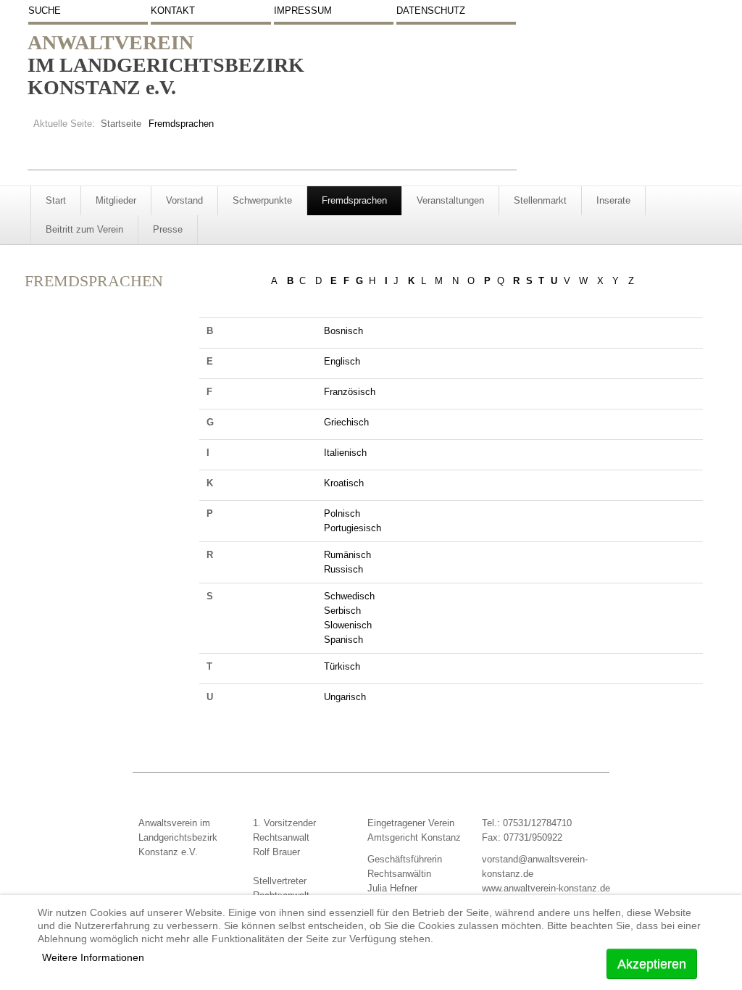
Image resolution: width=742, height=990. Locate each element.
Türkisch (342, 666)
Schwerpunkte (262, 200)
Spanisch (343, 639)
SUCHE (44, 10)
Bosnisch (343, 330)
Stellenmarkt (540, 200)
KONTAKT (173, 10)
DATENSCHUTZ (430, 10)
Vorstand (184, 200)
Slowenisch (348, 625)
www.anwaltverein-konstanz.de (546, 888)
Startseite (121, 123)
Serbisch (342, 610)
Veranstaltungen (450, 200)
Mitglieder (116, 200)
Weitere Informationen (93, 957)
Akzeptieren (651, 964)
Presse (168, 229)
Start (56, 200)
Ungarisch (345, 696)
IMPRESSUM (303, 10)
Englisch (342, 361)
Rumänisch (347, 554)
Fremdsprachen (354, 200)
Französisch (349, 391)
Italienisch (345, 452)
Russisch (343, 569)
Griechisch (346, 422)
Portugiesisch (352, 528)
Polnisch (342, 513)
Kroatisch (344, 483)
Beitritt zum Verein (84, 229)
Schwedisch (349, 596)
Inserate (613, 200)
